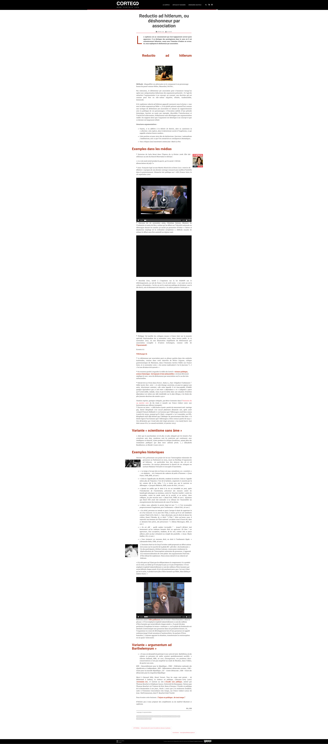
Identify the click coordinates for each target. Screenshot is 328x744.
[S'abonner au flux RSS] (209, 5)
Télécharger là (141, 354)
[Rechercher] (206, 4)
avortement (158, 716)
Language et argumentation (144, 712)
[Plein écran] (189, 220)
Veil (150, 718)
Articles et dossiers (179, 5)
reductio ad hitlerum (142, 718)
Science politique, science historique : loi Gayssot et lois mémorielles (162, 373)
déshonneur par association (169, 716)
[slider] (162, 220)
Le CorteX (169, 31)
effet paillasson (155, 620)
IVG (179, 716)
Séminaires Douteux (194, 5)
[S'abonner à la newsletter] (212, 5)
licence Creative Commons (196, 741)
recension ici (142, 682)
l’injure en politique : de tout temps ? (171, 697)
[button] (163, 199)
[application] (164, 200)
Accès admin (121, 740)
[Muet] (186, 220)
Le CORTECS (166, 5)
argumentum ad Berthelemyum (145, 716)
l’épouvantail (141, 345)
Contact (120, 742)
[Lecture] (138, 220)
